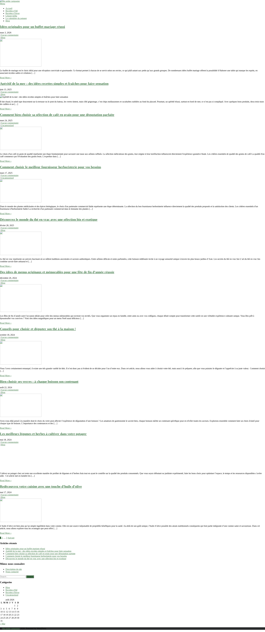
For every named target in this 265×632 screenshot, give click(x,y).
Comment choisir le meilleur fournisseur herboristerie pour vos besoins (50, 167)
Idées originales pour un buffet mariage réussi (32, 27)
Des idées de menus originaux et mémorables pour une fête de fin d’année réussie (57, 272)
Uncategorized (7, 125)
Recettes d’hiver (13, 13)
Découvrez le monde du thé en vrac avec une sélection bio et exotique (48, 219)
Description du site (14, 569)
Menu (2, 3)
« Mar (2, 624)
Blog (8, 21)
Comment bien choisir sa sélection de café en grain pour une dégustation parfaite (57, 115)
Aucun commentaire (9, 35)
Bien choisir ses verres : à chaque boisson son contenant (39, 381)
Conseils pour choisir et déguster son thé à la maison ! (38, 329)
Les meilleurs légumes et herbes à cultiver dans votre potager (43, 434)
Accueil (9, 8)
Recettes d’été (12, 11)
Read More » (5, 78)
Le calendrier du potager (16, 18)
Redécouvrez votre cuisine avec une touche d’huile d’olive (41, 486)
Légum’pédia (11, 16)
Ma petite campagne (11, 628)
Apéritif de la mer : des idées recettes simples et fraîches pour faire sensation (54, 83)
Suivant (11, 538)
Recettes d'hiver (12, 592)
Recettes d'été (11, 590)
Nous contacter (12, 572)
